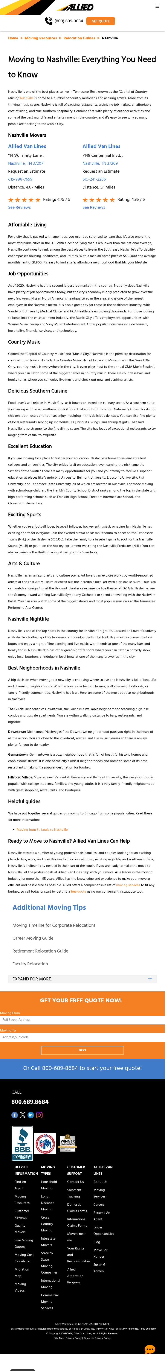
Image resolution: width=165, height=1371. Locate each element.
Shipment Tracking (74, 1193)
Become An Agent (101, 1216)
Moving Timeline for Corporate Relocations (54, 926)
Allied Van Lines (27, 147)
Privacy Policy (74, 1338)
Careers (98, 1205)
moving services (128, 885)
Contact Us (75, 1182)
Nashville (27, 98)
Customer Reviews (22, 1214)
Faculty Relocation (30, 964)
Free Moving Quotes (24, 1243)
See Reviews (19, 208)
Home (13, 38)
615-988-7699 (20, 180)
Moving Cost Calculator (24, 1258)
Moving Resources (41, 38)
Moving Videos (20, 1287)
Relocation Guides (80, 38)
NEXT (82, 1051)
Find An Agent (20, 1185)
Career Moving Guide (32, 939)
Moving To (8, 1031)
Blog (96, 1242)
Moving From (10, 1013)
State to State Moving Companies (49, 1263)
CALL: (30, 1099)
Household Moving (49, 1185)
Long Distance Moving (47, 1203)
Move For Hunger (100, 1253)
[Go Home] (46, 8)
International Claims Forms (77, 1222)
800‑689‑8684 (60, 1069)
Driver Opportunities (103, 1231)
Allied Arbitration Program (75, 1276)
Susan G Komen (99, 1268)
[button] (157, 7)
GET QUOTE (101, 21)
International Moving (50, 1284)
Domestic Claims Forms (77, 1208)
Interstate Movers (48, 1242)
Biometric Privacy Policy (97, 1338)
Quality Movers (20, 1229)
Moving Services (99, 1193)
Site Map (59, 1338)
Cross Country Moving (47, 1224)
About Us (100, 1182)
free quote (78, 892)
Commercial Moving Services (50, 1302)
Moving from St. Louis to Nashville (42, 830)
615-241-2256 (94, 180)
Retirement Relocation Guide (40, 952)
